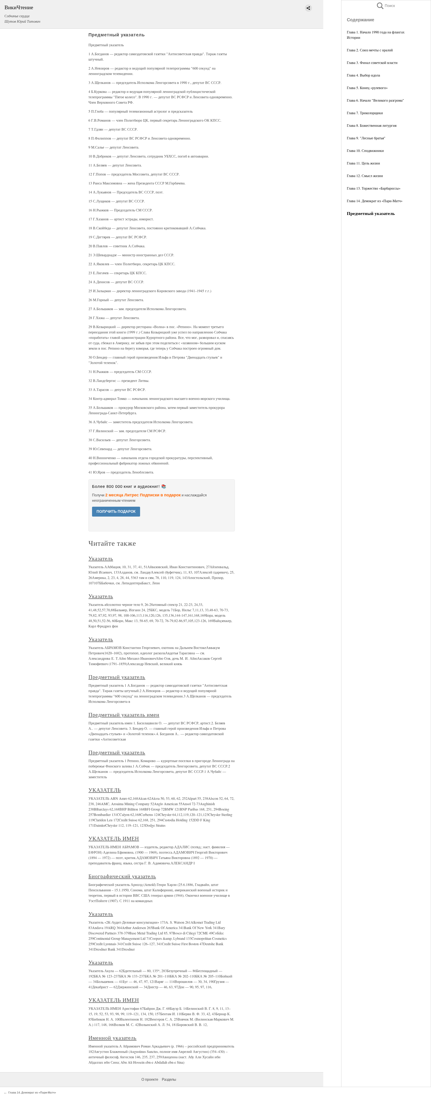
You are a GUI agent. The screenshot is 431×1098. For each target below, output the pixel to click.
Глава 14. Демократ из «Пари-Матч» (374, 200)
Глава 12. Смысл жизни (365, 175)
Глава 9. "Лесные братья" (366, 138)
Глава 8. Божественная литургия (371, 125)
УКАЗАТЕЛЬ (104, 789)
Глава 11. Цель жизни (363, 163)
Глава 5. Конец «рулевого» (367, 87)
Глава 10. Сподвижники (365, 150)
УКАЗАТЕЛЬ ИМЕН (113, 838)
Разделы (169, 1079)
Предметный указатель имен (123, 714)
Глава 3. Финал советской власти (372, 62)
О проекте (149, 1079)
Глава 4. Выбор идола (363, 75)
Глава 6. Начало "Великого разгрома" (375, 100)
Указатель (100, 558)
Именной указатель (112, 1037)
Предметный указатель (116, 676)
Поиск (385, 6)
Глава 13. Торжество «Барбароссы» (373, 188)
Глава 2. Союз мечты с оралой (370, 50)
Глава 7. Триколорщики (365, 112)
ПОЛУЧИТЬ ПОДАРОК (116, 511)
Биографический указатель (122, 876)
